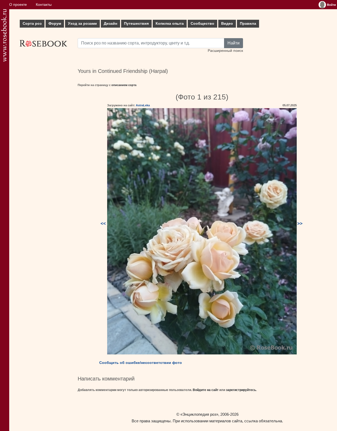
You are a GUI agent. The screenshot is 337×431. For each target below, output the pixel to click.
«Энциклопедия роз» (199, 414)
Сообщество (202, 24)
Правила (248, 24)
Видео (227, 24)
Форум (54, 24)
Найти (233, 43)
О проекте (18, 5)
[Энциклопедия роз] (4, 35)
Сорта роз (32, 24)
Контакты (44, 5)
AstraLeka (143, 105)
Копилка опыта (170, 24)
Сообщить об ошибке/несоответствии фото (140, 362)
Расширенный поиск (225, 51)
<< (103, 223)
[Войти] (322, 4)
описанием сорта (123, 85)
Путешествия (136, 24)
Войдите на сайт (206, 390)
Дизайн (110, 24)
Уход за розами (82, 24)
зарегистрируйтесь (241, 390)
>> (300, 223)
